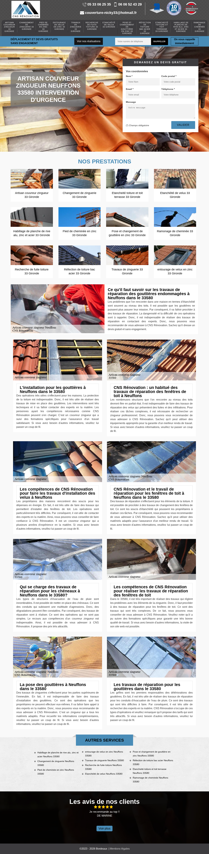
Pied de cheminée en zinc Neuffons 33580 (55, 772)
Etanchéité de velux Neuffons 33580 (103, 773)
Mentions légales (120, 848)
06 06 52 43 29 (130, 4)
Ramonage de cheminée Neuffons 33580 (150, 779)
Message (131, 102)
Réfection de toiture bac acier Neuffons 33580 (153, 762)
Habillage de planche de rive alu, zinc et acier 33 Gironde (181, 27)
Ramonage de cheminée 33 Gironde (199, 27)
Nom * (129, 76)
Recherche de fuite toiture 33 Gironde (92, 26)
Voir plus (104, 828)
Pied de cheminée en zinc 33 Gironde (43, 27)
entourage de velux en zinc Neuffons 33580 (104, 753)
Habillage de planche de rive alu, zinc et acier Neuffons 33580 (58, 754)
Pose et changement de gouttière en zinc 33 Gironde (127, 28)
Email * (129, 89)
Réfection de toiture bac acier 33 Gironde (145, 28)
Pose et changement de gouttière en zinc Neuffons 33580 (151, 753)
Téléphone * (168, 89)
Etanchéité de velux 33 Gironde (109, 25)
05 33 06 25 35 (99, 4)
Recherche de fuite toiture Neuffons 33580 (103, 767)
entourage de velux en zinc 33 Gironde (59, 26)
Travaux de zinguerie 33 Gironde (75, 27)
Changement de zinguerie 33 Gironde (26, 26)
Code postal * (168, 76)
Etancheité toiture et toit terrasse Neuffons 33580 (149, 771)
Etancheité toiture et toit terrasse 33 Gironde (161, 27)
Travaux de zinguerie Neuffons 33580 (104, 760)
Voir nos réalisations (88, 41)
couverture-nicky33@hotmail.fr (111, 13)
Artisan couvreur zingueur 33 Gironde (9, 27)
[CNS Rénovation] (26, 9)
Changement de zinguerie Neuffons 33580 (55, 763)
